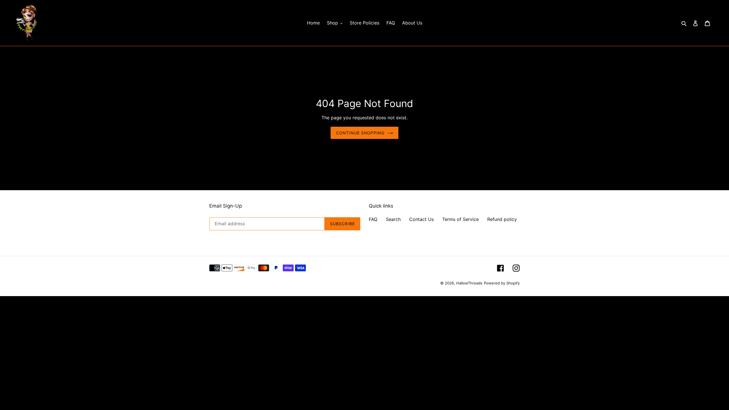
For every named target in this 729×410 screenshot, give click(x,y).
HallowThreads (469, 283)
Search (393, 219)
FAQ (373, 219)
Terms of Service (460, 219)
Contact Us (421, 219)
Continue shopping (360, 132)
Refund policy (502, 219)
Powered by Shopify (502, 283)
